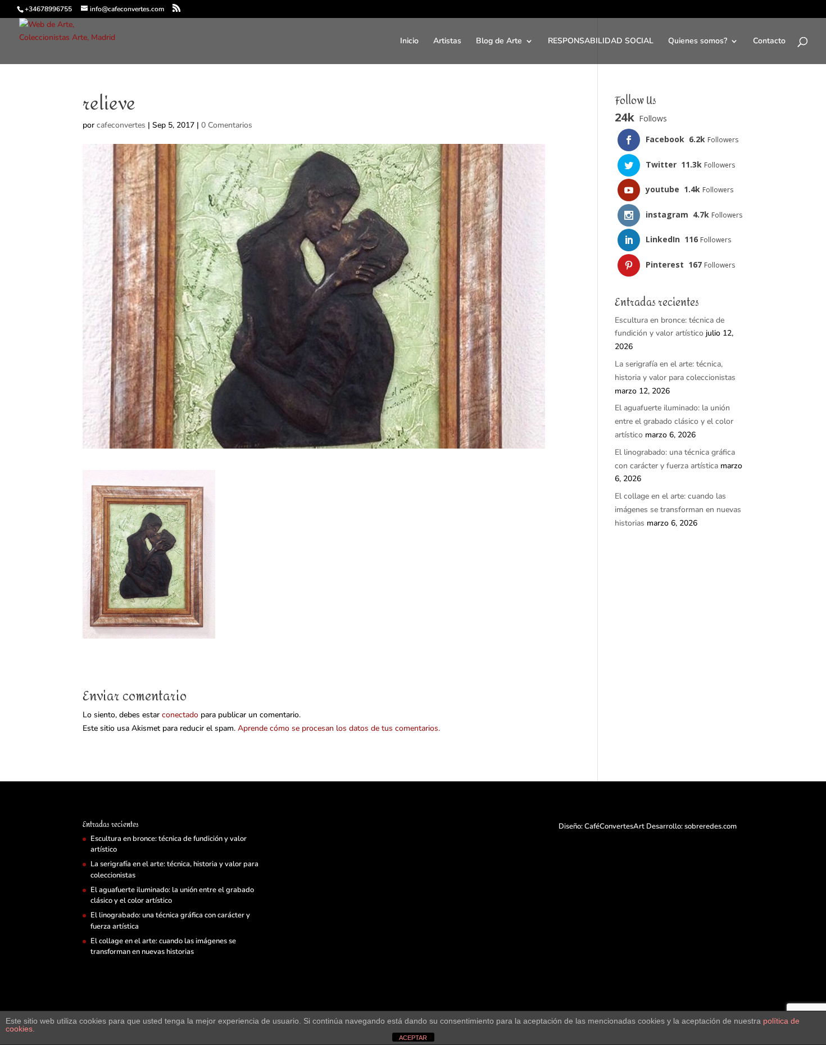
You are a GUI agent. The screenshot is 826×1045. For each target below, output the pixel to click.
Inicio (409, 41)
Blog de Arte (499, 41)
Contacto (769, 41)
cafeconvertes (121, 125)
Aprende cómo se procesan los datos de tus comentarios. (339, 728)
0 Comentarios (226, 125)
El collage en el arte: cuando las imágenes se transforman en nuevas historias (678, 509)
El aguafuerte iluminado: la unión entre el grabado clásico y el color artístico (674, 421)
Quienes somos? (697, 41)
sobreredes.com (710, 826)
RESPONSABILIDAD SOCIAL (600, 41)
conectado (180, 714)
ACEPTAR (413, 1037)
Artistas (447, 41)
